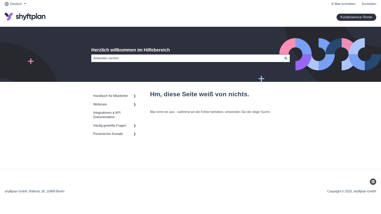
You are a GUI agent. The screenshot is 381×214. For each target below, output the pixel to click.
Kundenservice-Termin (356, 17)
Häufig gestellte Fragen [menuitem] (109, 125)
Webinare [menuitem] (100, 104)
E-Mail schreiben (343, 4)
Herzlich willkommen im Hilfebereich (130, 50)
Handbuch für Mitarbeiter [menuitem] (110, 95)
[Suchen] (286, 58)
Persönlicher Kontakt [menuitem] (108, 134)
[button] (135, 96)
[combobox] (186, 58)
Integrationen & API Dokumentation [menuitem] (106, 115)
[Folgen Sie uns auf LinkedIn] (373, 182)
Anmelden (369, 4)
